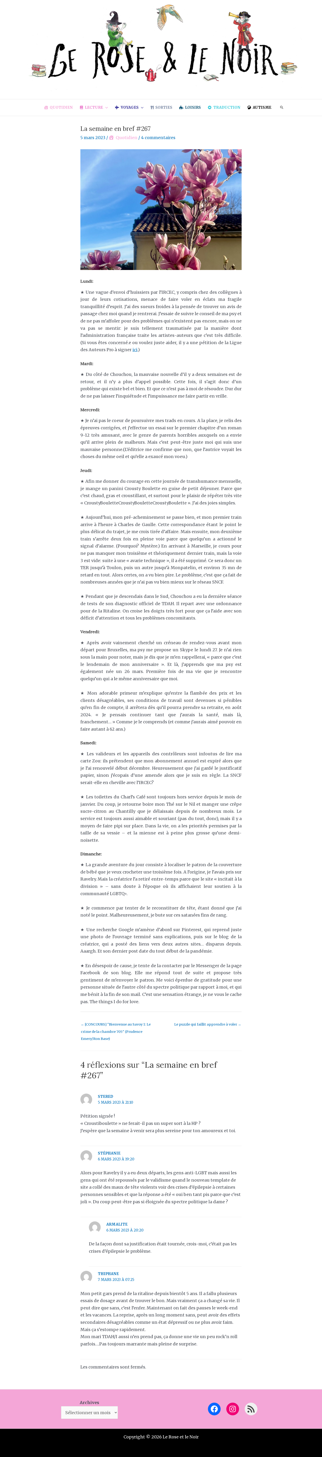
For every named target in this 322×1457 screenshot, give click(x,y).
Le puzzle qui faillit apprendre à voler (207, 1024)
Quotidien (126, 137)
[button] (105, 107)
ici (134, 349)
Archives (89, 1402)
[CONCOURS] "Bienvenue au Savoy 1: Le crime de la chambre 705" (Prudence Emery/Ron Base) (116, 1025)
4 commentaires (158, 137)
